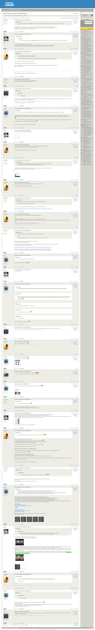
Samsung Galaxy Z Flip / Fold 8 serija (87, 120)
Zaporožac (6, 51)
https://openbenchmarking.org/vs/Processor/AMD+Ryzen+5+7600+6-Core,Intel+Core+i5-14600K (33, 208)
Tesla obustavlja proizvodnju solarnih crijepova (88, 107)
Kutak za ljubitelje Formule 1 (88, 89)
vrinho (5, 371)
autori (87, 10)
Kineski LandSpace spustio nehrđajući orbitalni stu (87, 69)
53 (18, 625)
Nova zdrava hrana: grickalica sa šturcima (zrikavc (87, 122)
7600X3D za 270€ (31, 119)
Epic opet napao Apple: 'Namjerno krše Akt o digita (87, 127)
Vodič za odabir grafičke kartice (87, 36)
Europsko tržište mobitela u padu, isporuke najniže (87, 151)
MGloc (5, 34)
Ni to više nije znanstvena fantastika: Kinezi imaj (87, 160)
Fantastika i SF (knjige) (87, 123)
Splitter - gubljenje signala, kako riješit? (87, 43)
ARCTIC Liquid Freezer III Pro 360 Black (22, 510)
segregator (6, 20)
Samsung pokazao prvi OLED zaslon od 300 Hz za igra (87, 105)
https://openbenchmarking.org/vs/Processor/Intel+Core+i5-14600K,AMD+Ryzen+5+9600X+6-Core (33, 247)
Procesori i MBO (17, 10)
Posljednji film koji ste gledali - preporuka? (88, 35)
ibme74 (5, 108)
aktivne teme (74, 10)
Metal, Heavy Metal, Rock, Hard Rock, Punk (87, 64)
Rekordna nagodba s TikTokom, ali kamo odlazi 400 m (87, 162)
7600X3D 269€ (18, 503)
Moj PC (5, 31)
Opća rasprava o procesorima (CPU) (22, 79)
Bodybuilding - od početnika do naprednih (87, 96)
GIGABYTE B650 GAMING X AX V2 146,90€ (23, 505)
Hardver (11, 10)
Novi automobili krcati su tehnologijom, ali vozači (87, 67)
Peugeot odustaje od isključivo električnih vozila (87, 111)
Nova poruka (76, 13)
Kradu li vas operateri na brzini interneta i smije (87, 39)
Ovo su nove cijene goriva (87, 65)
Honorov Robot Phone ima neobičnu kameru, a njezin (87, 102)
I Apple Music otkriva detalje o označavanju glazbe (88, 86)
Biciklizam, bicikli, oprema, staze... (87, 76)
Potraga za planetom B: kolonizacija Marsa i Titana (87, 113)
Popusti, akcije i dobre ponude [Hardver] (87, 71)
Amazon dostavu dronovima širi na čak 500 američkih (88, 131)
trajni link (72, 31)
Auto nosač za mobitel (87, 158)
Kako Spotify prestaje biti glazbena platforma (87, 157)
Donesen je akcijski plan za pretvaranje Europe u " (87, 129)
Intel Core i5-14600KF (19, 509)
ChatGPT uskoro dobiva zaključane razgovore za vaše (87, 83)
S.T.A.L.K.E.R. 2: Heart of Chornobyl (87, 90)
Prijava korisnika (85, 19)
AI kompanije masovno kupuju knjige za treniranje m (88, 115)
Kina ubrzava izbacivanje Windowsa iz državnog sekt (88, 133)
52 (16, 625)
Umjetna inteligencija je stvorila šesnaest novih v (87, 49)
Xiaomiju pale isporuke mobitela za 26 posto (87, 100)
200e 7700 (49, 548)
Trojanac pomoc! (86, 149)
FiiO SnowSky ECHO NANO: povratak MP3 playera (87, 135)
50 (13, 625)
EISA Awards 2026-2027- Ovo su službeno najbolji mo (88, 51)
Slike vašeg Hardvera (87, 152)
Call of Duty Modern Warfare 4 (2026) (88, 74)
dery (5, 88)
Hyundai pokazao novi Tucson (87, 109)
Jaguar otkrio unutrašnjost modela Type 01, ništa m (87, 155)
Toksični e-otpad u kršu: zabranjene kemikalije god (87, 60)
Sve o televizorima (86, 103)
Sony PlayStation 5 (86, 52)
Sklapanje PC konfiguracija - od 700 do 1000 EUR (88, 139)
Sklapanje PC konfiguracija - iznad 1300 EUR (88, 141)
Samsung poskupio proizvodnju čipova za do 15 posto (88, 147)
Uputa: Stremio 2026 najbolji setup (88, 56)
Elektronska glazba (86, 153)
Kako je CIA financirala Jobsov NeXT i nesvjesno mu (87, 117)
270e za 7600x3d (41, 548)
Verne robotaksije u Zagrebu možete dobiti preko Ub (88, 79)
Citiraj (75, 54)
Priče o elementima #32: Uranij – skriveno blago (87, 164)
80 (20, 625)
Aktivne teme (84, 28)
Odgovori (75, 21)
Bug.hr (4, 10)
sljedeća (26, 625)
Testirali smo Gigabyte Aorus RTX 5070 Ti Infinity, (87, 94)
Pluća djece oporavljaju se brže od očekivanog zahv (87, 62)
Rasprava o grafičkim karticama (86, 58)
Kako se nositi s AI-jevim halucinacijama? (87, 41)
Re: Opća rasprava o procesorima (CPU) (23, 20)
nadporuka (76, 31)
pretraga (90, 10)
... (19, 625)
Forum (7, 10)
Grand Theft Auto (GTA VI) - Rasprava (88, 33)
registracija (69, 10)
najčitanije (79, 10)
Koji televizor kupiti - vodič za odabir (87, 98)
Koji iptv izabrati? (86, 77)
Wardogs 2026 (85, 137)
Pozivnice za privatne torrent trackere (86, 81)
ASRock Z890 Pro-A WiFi (19, 511)
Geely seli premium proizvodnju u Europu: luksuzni (87, 144)
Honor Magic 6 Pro (86, 145)
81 (22, 625)
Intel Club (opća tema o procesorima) (87, 72)
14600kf (31, 549)
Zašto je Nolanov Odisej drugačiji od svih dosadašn (87, 45)
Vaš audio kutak (86, 53)
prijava (65, 10)
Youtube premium (86, 140)
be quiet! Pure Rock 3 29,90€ (20, 504)
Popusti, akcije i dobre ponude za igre (87, 47)
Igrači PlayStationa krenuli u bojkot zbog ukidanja (88, 55)
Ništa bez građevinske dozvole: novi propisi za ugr (87, 87)
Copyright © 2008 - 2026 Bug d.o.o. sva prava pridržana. (47, 629)
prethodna (4, 625)
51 (15, 625)
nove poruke (83, 10)
